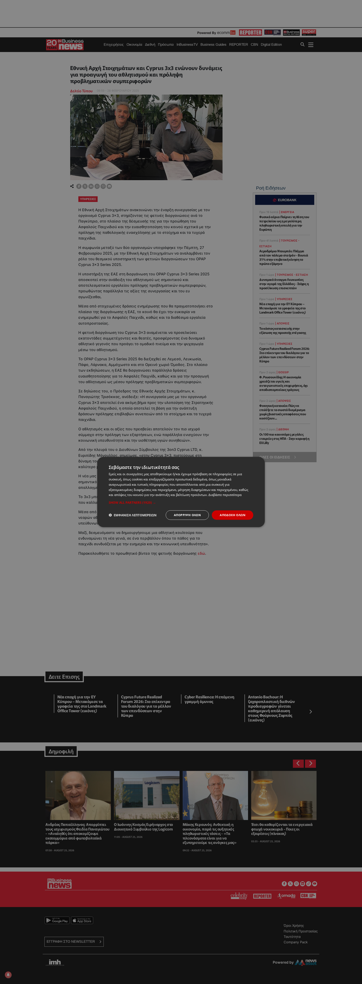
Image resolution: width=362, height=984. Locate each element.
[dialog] (181, 492)
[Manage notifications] (8, 974)
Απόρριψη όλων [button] (187, 515)
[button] (181, 502)
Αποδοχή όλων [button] (232, 515)
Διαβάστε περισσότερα (225, 495)
